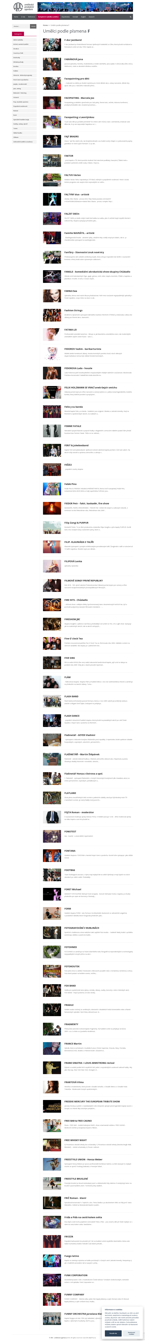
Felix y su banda (73, 406)
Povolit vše (113, 1333)
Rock (15, 115)
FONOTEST (70, 831)
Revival (15, 111)
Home (16, 17)
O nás (23, 17)
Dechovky (16, 57)
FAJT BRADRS (71, 136)
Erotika (15, 66)
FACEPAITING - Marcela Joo (79, 97)
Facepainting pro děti (76, 78)
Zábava (15, 137)
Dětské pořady (18, 62)
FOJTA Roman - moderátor (79, 812)
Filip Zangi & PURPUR (76, 522)
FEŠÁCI (68, 464)
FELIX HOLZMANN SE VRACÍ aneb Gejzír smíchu (90, 387)
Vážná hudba (17, 133)
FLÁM (67, 677)
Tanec (15, 128)
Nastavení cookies (131, 1333)
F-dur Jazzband (73, 39)
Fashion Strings (73, 310)
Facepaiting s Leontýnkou (79, 117)
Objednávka (65, 17)
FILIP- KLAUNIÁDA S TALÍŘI (79, 542)
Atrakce (16, 49)
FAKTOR (68, 155)
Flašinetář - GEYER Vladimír (79, 735)
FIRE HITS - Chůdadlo (76, 599)
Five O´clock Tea (73, 638)
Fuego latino (71, 1255)
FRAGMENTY (71, 1024)
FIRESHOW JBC (72, 619)
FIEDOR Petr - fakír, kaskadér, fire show (86, 503)
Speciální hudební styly (21, 120)
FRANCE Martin (73, 1043)
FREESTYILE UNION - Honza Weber (83, 1159)
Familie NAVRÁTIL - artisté (79, 233)
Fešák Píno (70, 484)
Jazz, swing (17, 88)
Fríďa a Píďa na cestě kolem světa (83, 1217)
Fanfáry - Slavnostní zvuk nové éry (84, 252)
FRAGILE (69, 1004)
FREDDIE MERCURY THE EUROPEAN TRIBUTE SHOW (92, 1101)
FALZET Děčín (71, 213)
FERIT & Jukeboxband (76, 445)
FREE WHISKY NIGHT (75, 1140)
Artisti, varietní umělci (20, 44)
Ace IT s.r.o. (92, 1338)
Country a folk (18, 53)
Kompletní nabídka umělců (48, 17)
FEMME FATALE (72, 426)
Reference (31, 17)
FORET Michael (72, 889)
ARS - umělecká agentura (59, 1338)
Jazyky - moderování (20, 84)
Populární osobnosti (20, 106)
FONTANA (69, 850)
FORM (67, 908)
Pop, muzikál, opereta (20, 102)
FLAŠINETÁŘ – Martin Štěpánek (81, 754)
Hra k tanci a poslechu (20, 80)
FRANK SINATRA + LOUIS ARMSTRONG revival (89, 1062)
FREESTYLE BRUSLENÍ (76, 1178)
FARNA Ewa (70, 290)
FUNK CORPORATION (75, 1275)
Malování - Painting (19, 93)
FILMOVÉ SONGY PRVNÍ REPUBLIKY (83, 580)
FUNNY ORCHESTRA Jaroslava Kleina (84, 1313)
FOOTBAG (69, 870)
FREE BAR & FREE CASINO (78, 1120)
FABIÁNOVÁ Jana (73, 59)
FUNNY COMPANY (74, 1294)
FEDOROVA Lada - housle (78, 368)
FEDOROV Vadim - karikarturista (82, 348)
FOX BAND (70, 985)
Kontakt (75, 17)
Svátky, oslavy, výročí (20, 124)
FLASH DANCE (72, 715)
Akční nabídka (18, 40)
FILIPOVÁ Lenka (73, 561)
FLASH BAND (71, 696)
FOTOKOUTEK (72, 966)
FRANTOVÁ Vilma (74, 1082)
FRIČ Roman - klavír (75, 1198)
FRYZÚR (68, 1236)
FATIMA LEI (70, 329)
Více (57, 41)
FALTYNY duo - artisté (76, 194)
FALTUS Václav (72, 175)
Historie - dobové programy (22, 75)
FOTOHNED (70, 947)
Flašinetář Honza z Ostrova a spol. (83, 773)
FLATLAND (70, 793)
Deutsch (91, 17)
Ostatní (16, 97)
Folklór (15, 71)
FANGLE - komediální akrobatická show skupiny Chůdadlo (97, 271)
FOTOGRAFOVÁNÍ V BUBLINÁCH (81, 927)
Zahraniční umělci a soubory (22, 142)
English (83, 17)
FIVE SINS (69, 657)
